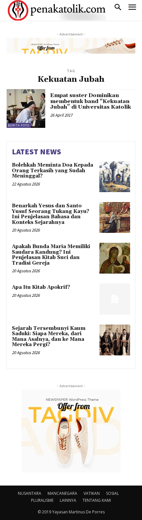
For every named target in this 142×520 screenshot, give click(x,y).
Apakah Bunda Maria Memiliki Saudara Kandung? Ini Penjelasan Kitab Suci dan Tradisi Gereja (51, 254)
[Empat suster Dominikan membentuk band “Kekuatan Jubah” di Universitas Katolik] (26, 108)
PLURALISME (42, 500)
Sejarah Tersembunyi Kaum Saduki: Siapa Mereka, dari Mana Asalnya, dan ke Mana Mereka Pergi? (49, 336)
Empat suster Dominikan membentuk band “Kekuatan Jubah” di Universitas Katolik (90, 101)
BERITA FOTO (18, 125)
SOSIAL (112, 493)
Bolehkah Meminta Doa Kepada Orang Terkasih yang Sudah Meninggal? (52, 170)
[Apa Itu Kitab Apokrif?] (114, 299)
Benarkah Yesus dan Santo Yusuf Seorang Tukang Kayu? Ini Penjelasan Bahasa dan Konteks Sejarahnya (50, 214)
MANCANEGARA (62, 493)
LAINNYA (68, 500)
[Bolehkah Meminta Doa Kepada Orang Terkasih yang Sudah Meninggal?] (114, 176)
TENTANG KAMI (97, 500)
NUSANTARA (29, 493)
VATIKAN (92, 493)
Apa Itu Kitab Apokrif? (41, 287)
